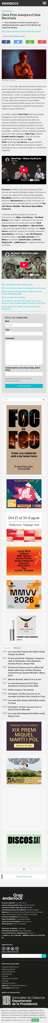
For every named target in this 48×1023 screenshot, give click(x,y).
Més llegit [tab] (17, 648)
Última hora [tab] (7, 648)
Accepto (35, 1020)
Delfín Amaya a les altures (21, 690)
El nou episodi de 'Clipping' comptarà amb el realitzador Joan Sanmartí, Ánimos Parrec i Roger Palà (26, 661)
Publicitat (5, 976)
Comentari (9, 338)
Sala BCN (5, 86)
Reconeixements (7, 974)
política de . (24, 1020)
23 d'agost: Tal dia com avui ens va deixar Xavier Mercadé (24, 708)
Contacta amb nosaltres (10, 978)
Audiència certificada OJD (10, 967)
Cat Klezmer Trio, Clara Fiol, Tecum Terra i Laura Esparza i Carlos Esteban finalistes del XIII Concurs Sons (23, 302)
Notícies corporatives (8, 969)
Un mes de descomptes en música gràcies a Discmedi (24, 288)
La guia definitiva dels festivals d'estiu (22, 31)
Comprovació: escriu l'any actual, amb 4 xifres (22, 369)
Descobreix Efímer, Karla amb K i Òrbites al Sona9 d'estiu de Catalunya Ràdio (22, 293)
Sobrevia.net (15, 988)
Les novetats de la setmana (14, 297)
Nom (7, 321)
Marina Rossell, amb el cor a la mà (24, 679)
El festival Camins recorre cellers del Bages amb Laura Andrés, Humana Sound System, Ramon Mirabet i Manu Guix (26, 671)
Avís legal (5, 981)
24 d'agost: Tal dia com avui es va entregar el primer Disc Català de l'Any (26, 695)
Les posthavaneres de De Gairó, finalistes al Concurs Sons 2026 (23, 684)
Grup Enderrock (24, 876)
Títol (7, 330)
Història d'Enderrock (8, 971)
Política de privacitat (8, 983)
